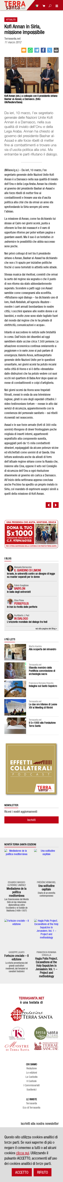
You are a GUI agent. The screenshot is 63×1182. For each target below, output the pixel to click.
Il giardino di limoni (27, 570)
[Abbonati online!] (43, 5)
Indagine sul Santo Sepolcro (43, 686)
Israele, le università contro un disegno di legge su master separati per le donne (31, 575)
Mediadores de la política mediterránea (16, 892)
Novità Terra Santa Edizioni (20, 844)
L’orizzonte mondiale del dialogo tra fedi (27, 621)
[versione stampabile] (56, 51)
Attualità (11, 19)
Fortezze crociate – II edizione (16, 957)
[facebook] (43, 51)
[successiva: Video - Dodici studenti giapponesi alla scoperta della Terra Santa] (56, 505)
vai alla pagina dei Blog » (46, 628)
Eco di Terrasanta (31, 1107)
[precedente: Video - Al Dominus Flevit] (48, 505)
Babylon (19, 588)
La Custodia (31, 1076)
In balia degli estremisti (19, 591)
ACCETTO (21, 1172)
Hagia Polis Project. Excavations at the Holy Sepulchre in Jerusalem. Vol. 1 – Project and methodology (46, 967)
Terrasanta (31, 1103)
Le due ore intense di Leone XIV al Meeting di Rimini (43, 706)
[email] (23, 51)
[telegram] (36, 51)
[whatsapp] (30, 51)
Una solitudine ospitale (46, 887)
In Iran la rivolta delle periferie (22, 606)
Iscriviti (31, 820)
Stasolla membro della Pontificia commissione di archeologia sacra (42, 671)
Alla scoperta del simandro (42, 649)
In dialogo (21, 618)
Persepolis (21, 603)
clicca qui (22, 1153)
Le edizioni (31, 1072)
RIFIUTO (42, 1172)
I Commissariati (31, 1085)
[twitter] (49, 51)
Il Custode (32, 1081)
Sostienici (31, 1089)
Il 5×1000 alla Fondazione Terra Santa (42, 724)
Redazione (31, 1068)
